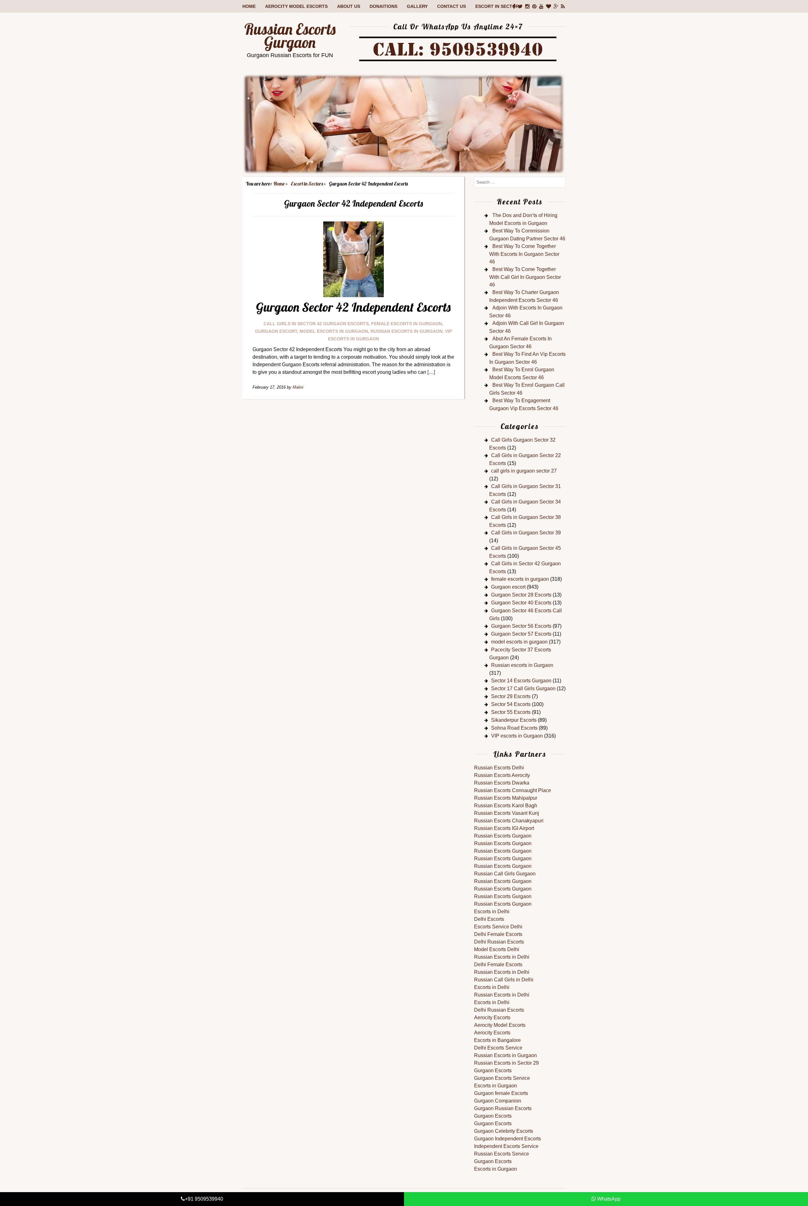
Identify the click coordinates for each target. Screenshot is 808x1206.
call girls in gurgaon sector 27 (524, 471)
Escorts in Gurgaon (495, 1085)
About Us (348, 6)
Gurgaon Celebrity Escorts (503, 1131)
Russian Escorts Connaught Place (512, 790)
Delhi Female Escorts (498, 934)
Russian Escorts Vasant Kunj (506, 813)
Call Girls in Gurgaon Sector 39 (526, 532)
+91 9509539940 (204, 1199)
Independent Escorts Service (506, 1146)
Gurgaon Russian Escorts (503, 1108)
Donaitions (383, 6)
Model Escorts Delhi (496, 949)
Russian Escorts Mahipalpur (505, 798)
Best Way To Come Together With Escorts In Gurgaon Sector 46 (524, 254)
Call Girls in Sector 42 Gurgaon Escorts (316, 323)
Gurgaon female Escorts (501, 1093)
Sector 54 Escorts (511, 704)
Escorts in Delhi (491, 911)
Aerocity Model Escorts (296, 6)
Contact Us (451, 6)
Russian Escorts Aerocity (502, 775)
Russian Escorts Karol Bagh (505, 805)
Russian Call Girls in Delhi (503, 979)
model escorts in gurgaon (334, 331)
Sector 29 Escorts (511, 696)
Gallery (417, 6)
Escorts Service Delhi (498, 926)
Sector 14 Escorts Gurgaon (521, 680)
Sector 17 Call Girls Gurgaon (523, 688)
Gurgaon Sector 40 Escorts (521, 602)
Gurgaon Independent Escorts (507, 1138)
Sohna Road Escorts (514, 728)
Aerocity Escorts (492, 1017)
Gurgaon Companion (497, 1100)
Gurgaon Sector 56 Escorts (521, 626)
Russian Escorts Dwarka (501, 782)
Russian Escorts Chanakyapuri (509, 820)
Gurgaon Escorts (493, 1070)
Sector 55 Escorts (511, 712)
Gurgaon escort (276, 331)
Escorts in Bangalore (497, 1040)
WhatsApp (608, 1199)
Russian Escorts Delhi (499, 767)
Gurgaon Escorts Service (502, 1078)
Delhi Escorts (489, 919)
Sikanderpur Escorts (514, 720)
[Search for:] (520, 182)
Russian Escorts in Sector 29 (506, 1063)
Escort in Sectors (498, 6)
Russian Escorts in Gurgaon (505, 1055)
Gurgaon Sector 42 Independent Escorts (353, 307)
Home (249, 6)
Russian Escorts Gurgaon (290, 36)
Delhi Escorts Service (498, 1047)
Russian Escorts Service (501, 1153)
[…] (431, 372)
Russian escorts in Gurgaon (407, 331)
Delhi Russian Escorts (499, 941)
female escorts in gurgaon (406, 323)
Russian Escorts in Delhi (501, 957)
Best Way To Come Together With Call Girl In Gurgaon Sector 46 (525, 277)
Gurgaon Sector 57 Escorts (521, 634)
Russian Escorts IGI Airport (504, 828)
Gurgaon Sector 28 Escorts (521, 594)
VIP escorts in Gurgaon (517, 735)
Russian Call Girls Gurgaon (505, 873)
